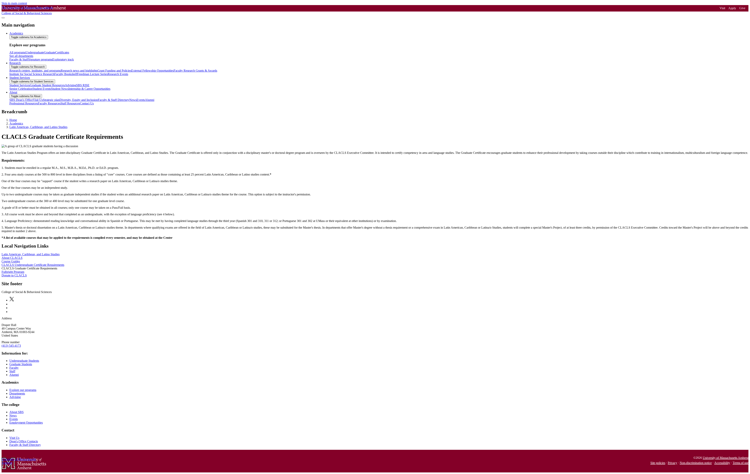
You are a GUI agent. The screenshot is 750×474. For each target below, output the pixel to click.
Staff (12, 371)
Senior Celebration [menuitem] (20, 88)
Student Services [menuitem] (19, 77)
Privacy (672, 462)
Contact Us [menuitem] (87, 103)
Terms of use (740, 462)
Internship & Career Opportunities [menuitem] (89, 88)
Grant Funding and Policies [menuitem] (114, 70)
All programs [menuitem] (17, 52)
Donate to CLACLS (14, 275)
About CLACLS (12, 257)
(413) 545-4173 (11, 345)
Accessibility (722, 462)
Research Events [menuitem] (118, 74)
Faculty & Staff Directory (25, 444)
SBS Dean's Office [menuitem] (21, 100)
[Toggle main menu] (3, 17)
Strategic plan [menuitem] (51, 100)
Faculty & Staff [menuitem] (18, 59)
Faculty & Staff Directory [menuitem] (113, 100)
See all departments (21, 56)
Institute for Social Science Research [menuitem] (31, 74)
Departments (17, 393)
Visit (722, 8)
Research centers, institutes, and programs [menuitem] (35, 70)
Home (13, 120)
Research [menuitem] (15, 63)
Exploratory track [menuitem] (63, 59)
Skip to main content (14, 3)
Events (13, 419)
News (13, 415)
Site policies (657, 462)
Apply (732, 8)
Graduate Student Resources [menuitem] (47, 85)
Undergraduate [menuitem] (35, 52)
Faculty (14, 367)
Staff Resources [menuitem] (70, 103)
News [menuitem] (133, 100)
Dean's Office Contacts (23, 441)
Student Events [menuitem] (41, 88)
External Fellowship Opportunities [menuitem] (152, 70)
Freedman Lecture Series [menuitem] (92, 74)
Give (742, 8)
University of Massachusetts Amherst (725, 457)
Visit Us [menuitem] (38, 100)
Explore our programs (22, 390)
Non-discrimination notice (696, 462)
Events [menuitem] (141, 100)
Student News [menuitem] (59, 88)
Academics (16, 123)
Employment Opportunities (26, 422)
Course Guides (11, 261)
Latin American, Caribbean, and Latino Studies (38, 127)
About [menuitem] (13, 92)
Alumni (14, 374)
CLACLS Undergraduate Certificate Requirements (33, 264)
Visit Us (14, 437)
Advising (15, 397)
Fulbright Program (13, 272)
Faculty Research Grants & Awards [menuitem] (195, 70)
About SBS (16, 412)
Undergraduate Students (24, 360)
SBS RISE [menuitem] (82, 85)
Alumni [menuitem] (149, 100)
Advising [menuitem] (70, 85)
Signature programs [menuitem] (40, 59)
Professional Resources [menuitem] (23, 103)
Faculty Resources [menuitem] (49, 103)
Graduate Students (20, 364)
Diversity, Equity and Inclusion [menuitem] (79, 100)
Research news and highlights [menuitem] (79, 70)
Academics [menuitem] (16, 33)
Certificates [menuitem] (62, 52)
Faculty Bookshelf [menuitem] (65, 74)
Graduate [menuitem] (49, 52)
